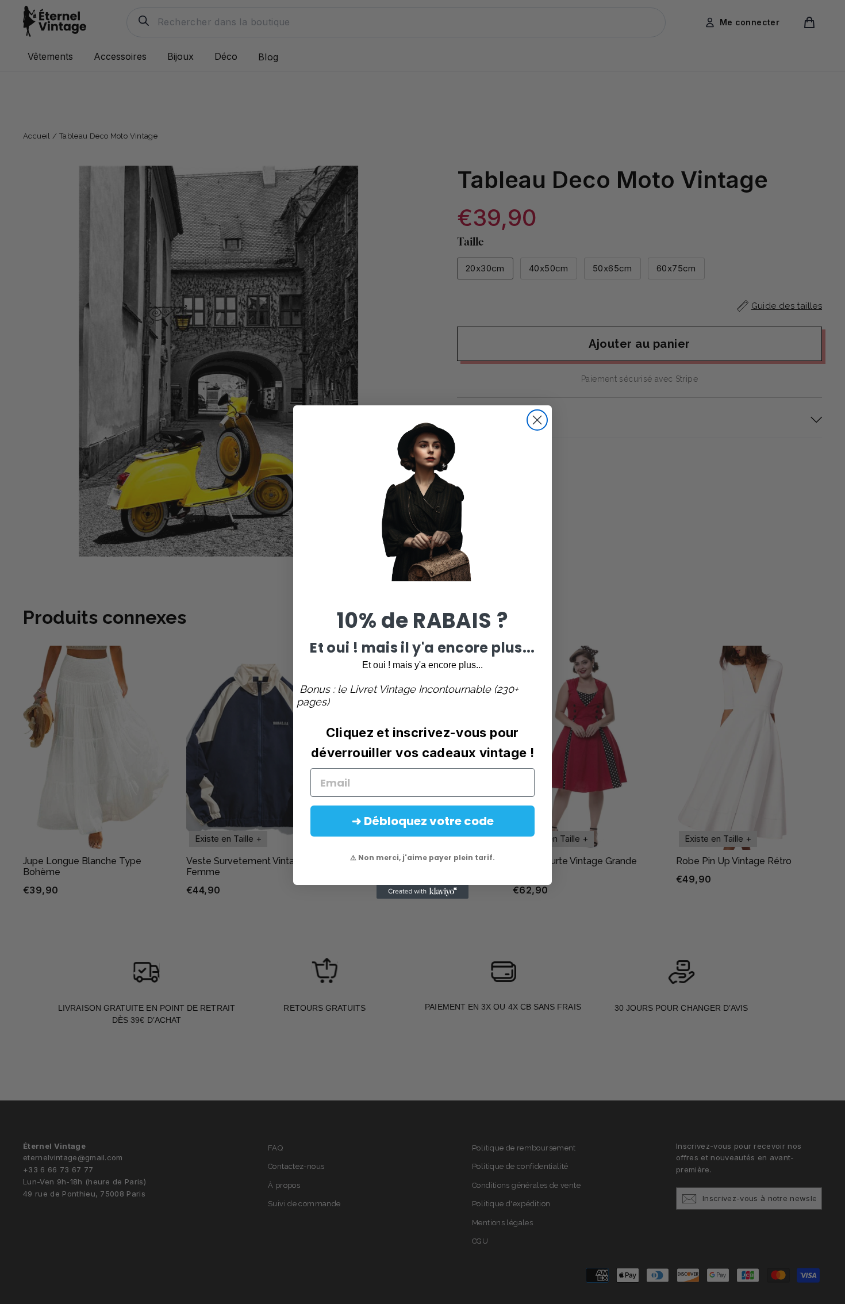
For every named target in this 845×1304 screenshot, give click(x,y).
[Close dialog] (537, 420)
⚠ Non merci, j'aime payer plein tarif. (422, 857)
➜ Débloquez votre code (423, 821)
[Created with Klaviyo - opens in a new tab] (422, 892)
